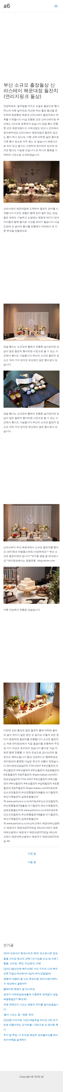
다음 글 (32, 862)
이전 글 (32, 853)
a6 (7, 5)
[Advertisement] (31, 45)
